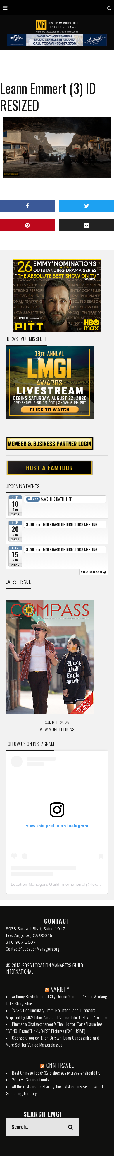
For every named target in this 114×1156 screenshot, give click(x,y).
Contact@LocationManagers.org (33, 948)
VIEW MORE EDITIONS (57, 729)
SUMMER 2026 (57, 722)
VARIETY (60, 989)
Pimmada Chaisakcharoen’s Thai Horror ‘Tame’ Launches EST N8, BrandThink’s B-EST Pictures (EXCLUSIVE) (54, 1027)
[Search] (109, 7)
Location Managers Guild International (48, 884)
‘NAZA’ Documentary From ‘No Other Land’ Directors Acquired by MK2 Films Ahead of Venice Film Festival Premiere (56, 1013)
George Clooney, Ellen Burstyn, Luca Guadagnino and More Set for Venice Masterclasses (52, 1041)
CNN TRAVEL (60, 1065)
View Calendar (92, 571)
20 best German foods (30, 1079)
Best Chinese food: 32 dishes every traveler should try (56, 1072)
